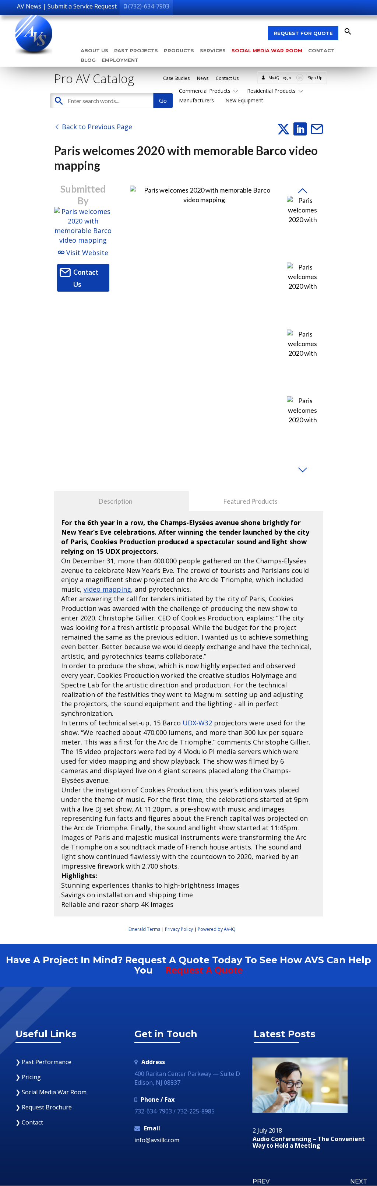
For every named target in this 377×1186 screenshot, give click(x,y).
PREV (261, 1181)
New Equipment (244, 100)
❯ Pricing (28, 1077)
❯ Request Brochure (43, 1107)
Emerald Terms (144, 929)
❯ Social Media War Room (51, 1092)
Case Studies (176, 78)
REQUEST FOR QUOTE (303, 33)
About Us (94, 50)
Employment (120, 60)
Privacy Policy (179, 929)
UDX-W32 (197, 722)
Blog (88, 60)
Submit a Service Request (82, 6)
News (202, 78)
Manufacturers (196, 100)
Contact (321, 50)
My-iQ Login (279, 77)
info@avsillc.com (156, 1140)
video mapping (107, 589)
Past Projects (136, 50)
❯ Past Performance (43, 1062)
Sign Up (315, 77)
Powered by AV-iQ (217, 929)
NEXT (358, 1181)
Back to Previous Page (96, 126)
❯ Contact (29, 1122)
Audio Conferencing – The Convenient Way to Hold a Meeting (309, 1142)
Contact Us (227, 78)
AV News (29, 6)
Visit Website (86, 252)
